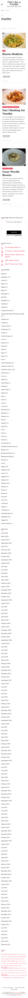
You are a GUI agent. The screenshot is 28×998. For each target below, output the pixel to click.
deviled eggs (21, 963)
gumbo (25, 968)
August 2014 (5, 804)
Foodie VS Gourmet (8, 987)
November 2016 (6, 714)
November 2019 (6, 593)
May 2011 (4, 934)
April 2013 (4, 857)
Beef (2, 290)
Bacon (3, 284)
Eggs (2, 353)
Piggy (17, 972)
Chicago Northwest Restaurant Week (12, 314)
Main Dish (16, 107)
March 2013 (5, 861)
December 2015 (6, 750)
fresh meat (4, 373)
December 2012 (6, 871)
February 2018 (5, 663)
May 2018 (4, 653)
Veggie (3, 520)
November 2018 (6, 633)
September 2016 (6, 720)
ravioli (26, 972)
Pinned (20, 972)
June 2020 (4, 570)
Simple (3, 487)
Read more (6, 76)
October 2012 (5, 878)
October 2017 (5, 677)
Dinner (3, 346)
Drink (2, 349)
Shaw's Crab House (16, 975)
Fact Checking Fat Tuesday (13, 112)
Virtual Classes (5, 523)
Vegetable (4, 517)
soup (22, 975)
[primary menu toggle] (2, 4)
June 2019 (4, 610)
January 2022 (5, 540)
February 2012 (5, 904)
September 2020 (6, 560)
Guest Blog (4, 383)
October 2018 (5, 637)
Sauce (3, 473)
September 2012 (6, 881)
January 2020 (5, 587)
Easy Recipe (7, 965)
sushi (25, 975)
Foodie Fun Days (6, 369)
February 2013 (5, 864)
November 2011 (6, 914)
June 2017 (4, 690)
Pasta (10, 168)
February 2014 (5, 824)
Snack (3, 490)
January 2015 (5, 787)
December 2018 (6, 630)
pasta (11, 972)
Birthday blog (15, 956)
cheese (3, 959)
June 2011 (4, 931)
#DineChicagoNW (12, 954)
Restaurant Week (6, 456)
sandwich (10, 975)
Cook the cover (5, 963)
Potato (3, 440)
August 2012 (5, 884)
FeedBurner (18, 235)
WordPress (19, 995)
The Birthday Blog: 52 (13, 247)
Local (2, 403)
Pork (2, 436)
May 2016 (4, 734)
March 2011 (5, 941)
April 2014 (4, 817)
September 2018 (6, 640)
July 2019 (4, 607)
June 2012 (4, 891)
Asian (2, 280)
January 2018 (5, 667)
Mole (2, 420)
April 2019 (4, 617)
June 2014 (4, 811)
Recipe (3, 450)
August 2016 (5, 724)
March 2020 (5, 580)
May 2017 (4, 694)
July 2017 (4, 687)
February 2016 (5, 744)
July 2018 (4, 647)
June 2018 (4, 650)
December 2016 (6, 710)
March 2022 (5, 536)
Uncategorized (5, 513)
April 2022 (4, 533)
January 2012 (5, 908)
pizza (23, 972)
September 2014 (6, 801)
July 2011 (4, 928)
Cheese (3, 307)
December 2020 (6, 553)
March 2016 (5, 740)
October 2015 (5, 757)
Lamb (3, 400)
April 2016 (4, 737)
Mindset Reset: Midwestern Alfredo (14, 255)
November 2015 (6, 754)
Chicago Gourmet (6, 310)
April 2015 (4, 777)
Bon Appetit (22, 956)
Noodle (3, 423)
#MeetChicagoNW (21, 954)
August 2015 (5, 764)
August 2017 (5, 684)
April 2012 (4, 898)
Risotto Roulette (12, 54)
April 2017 (4, 697)
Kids (2, 396)
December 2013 (6, 831)
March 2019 (5, 620)
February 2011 (5, 944)
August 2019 (5, 603)
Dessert (3, 343)
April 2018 (4, 657)
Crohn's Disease (6, 336)
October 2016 (5, 717)
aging (2, 274)
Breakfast (4, 300)
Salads (3, 466)
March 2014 (5, 821)
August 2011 (5, 924)
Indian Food (4, 390)
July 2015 (4, 767)
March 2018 (5, 660)
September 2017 (6, 680)
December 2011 (6, 911)
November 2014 (6, 794)
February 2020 (5, 583)
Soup (2, 497)
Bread (3, 297)
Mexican (3, 416)
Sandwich (4, 470)
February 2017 (5, 704)
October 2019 (5, 597)
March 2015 (5, 781)
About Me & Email (20, 987)
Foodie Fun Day (6, 366)
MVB (8, 972)
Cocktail (3, 323)
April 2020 (4, 576)
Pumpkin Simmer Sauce (8, 446)
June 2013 (4, 851)
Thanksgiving (6, 977)
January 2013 (5, 868)
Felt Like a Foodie (14, 3)
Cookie (3, 333)
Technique (4, 510)
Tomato (23, 977)
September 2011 (6, 921)
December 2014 (6, 791)
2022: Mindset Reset (12, 260)
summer (3, 503)
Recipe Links (14, 989)
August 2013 (5, 844)
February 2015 (5, 784)
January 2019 (5, 627)
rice (4, 50)
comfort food (5, 326)
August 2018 (5, 643)
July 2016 (4, 727)
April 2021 (4, 546)
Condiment (4, 329)
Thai (2, 977)
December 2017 (6, 670)
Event (3, 356)
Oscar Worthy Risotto (11, 173)
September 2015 (6, 760)
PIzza (2, 433)
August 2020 (5, 563)
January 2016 (5, 747)
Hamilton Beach (4, 970)
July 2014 (4, 807)
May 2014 (4, 814)
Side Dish (4, 483)
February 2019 (5, 623)
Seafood (3, 476)
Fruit (2, 376)
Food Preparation (6, 363)
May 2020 (4, 573)
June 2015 (4, 770)
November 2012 (6, 874)
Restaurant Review (7, 453)
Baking (3, 287)
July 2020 (4, 566)
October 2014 (5, 797)
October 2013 (5, 837)
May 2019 (4, 613)
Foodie (4, 967)
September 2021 (6, 543)
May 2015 (4, 774)
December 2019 (6, 590)
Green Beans (20, 968)
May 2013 (4, 854)
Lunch (3, 406)
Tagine (3, 507)
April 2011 (4, 938)
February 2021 (5, 550)
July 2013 (4, 847)
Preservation (5, 443)
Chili (17, 961)
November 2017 (6, 673)
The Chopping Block (15, 977)
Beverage (4, 294)
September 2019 (6, 600)
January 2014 (5, 827)
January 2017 (5, 707)
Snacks (3, 493)
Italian (3, 393)
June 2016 (4, 730)
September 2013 (6, 841)
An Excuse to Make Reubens (15, 251)
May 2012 (4, 894)
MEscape (4, 413)
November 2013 (6, 834)
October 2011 (5, 918)
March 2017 (5, 700)
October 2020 (5, 556)
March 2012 (5, 901)
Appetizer (5, 168)
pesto (14, 972)
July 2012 (4, 888)
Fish (2, 359)
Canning (3, 304)
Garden (3, 379)
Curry (3, 339)
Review (3, 460)
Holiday (10, 107)
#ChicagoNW (4, 954)
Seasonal (4, 480)
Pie (2, 430)
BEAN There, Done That (13, 264)
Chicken (5, 107)
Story (3, 500)
